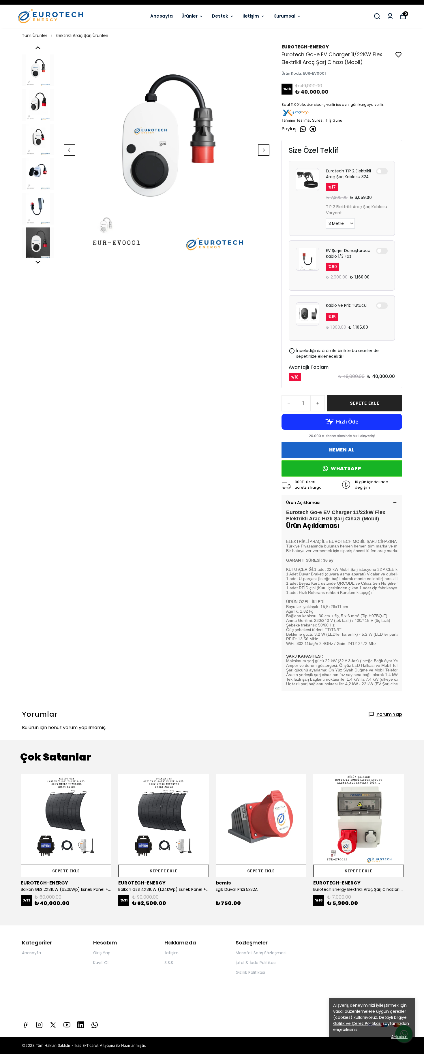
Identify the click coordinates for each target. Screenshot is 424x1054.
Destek (220, 16)
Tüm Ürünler (34, 35)
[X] (53, 1024)
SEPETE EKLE (364, 403)
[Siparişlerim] (390, 16)
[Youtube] (66, 1024)
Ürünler (189, 16)
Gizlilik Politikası (250, 972)
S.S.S (168, 962)
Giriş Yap (101, 953)
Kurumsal (284, 16)
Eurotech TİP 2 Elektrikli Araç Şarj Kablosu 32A (348, 174)
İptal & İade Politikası (256, 962)
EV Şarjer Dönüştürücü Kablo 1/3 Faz (348, 253)
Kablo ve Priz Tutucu (346, 305)
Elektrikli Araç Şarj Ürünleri (82, 35)
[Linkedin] (80, 1024)
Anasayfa (161, 16)
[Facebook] (25, 1024)
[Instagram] (39, 1024)
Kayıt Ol (100, 962)
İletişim (251, 16)
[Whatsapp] (94, 1024)
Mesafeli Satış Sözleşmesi (261, 953)
